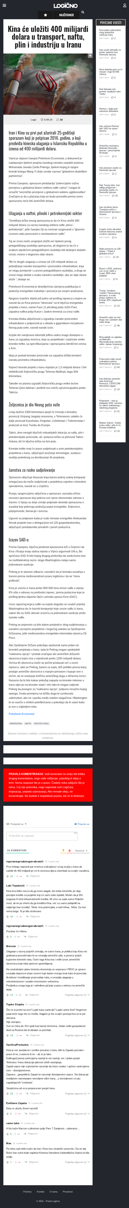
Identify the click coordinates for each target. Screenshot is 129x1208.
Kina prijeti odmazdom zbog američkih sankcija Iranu (110, 32)
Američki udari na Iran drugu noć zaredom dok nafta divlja (110, 319)
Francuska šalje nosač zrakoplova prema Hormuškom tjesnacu (110, 361)
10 (117, 257)
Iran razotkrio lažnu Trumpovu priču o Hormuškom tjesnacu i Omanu (110, 211)
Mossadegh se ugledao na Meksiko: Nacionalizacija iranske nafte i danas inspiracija (110, 340)
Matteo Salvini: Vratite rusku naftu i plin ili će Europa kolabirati (110, 425)
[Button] (45, 15)
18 (116, 195)
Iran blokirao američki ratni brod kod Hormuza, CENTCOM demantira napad (109, 382)
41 (118, 411)
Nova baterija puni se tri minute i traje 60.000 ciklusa (110, 71)
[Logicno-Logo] (65, 5)
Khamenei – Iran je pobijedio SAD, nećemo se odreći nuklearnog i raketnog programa (110, 404)
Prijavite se (83, 824)
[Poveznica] (124, 5)
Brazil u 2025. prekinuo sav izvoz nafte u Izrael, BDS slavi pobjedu (110, 272)
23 (118, 306)
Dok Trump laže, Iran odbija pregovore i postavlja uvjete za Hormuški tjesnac (109, 189)
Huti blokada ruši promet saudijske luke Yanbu (110, 91)
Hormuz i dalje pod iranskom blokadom (108, 110)
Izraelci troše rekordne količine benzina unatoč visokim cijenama (110, 231)
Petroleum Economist (21, 714)
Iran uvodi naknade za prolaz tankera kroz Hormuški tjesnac (110, 52)
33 (118, 431)
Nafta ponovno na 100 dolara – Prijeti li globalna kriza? (110, 251)
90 (118, 367)
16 (61, 119)
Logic (33, 119)
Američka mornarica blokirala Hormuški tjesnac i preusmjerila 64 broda (109, 149)
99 (118, 325)
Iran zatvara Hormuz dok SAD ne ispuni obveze (109, 128)
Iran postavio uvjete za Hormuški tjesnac (110, 169)
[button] (4, 5)
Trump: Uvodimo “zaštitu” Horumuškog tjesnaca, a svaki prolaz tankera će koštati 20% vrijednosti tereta (110, 296)
